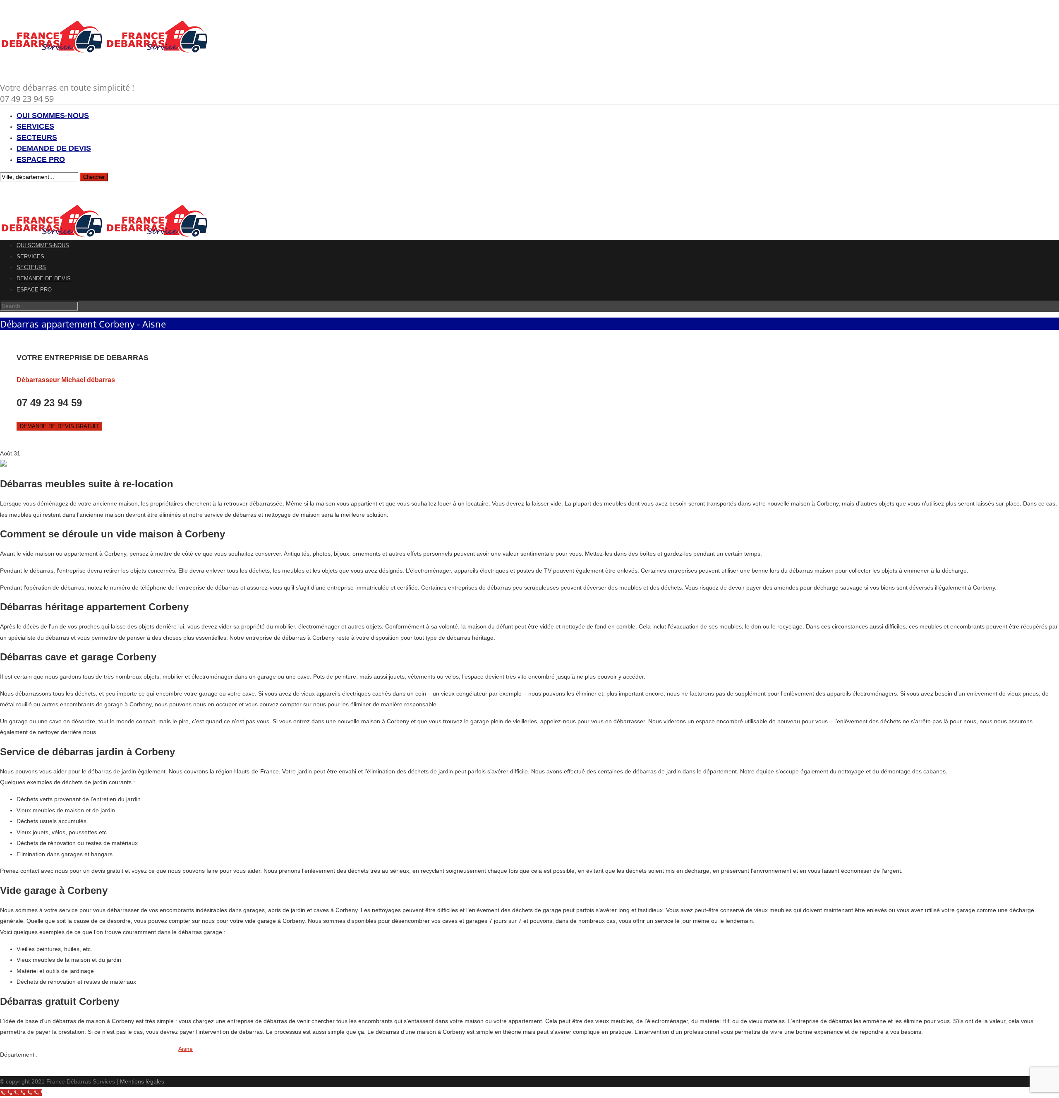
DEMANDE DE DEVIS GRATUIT (59, 426)
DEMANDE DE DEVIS (54, 148)
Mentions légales (142, 1081)
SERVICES (35, 126)
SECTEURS (37, 137)
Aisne (185, 1048)
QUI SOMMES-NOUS (53, 115)
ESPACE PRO (41, 159)
